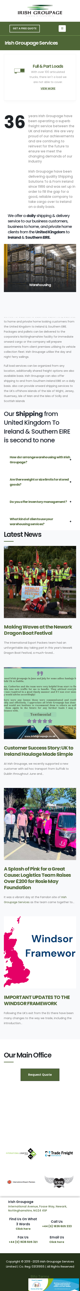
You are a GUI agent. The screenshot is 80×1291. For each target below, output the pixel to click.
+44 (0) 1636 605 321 (23, 1242)
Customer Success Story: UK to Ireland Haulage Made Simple (38, 751)
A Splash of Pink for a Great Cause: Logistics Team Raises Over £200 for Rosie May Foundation (37, 878)
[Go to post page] (40, 582)
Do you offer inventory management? (38, 502)
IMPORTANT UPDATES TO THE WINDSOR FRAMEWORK (37, 1000)
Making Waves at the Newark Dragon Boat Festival (38, 629)
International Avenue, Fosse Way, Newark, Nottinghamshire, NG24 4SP (37, 1208)
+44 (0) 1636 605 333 (57, 1226)
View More (48, 88)
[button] (73, 268)
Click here (23, 1229)
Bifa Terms (40, 1276)
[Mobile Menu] (62, 28)
